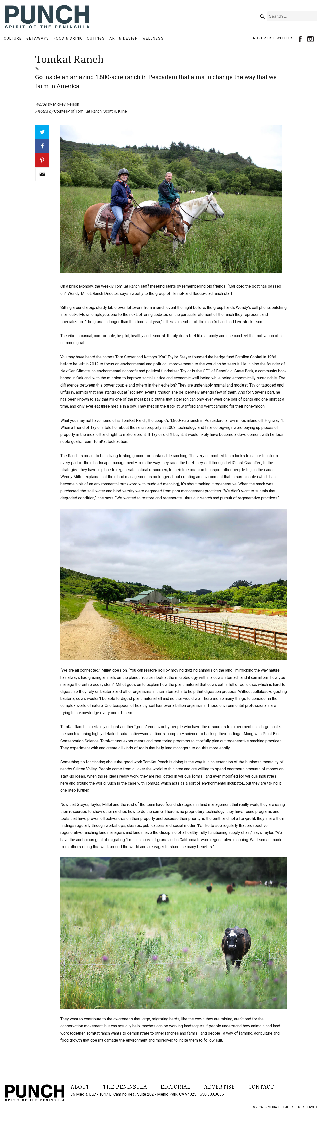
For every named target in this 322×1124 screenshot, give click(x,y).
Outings (96, 38)
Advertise (219, 1086)
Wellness (153, 38)
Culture (13, 38)
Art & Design (123, 38)
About (80, 1086)
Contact (261, 1086)
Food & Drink (68, 38)
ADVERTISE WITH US (273, 38)
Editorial (175, 1086)
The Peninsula (125, 1086)
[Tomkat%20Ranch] (42, 174)
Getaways (37, 38)
